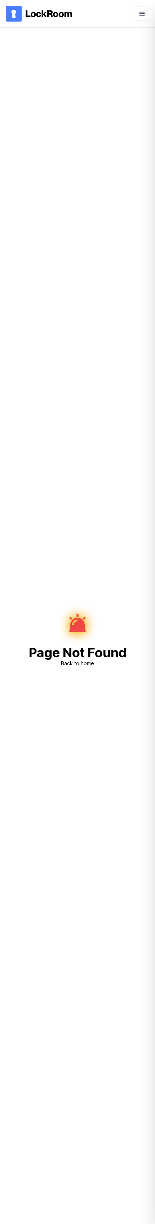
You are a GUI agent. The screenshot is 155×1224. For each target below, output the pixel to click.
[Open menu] (142, 13)
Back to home (77, 663)
